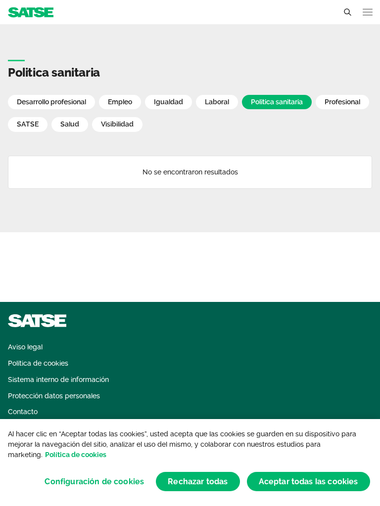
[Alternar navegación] (367, 12)
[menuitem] (25, 347)
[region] (190, 462)
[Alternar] (347, 12)
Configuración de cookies (94, 481)
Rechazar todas (198, 481)
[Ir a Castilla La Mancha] (30, 11)
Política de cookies (75, 455)
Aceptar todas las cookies (308, 481)
